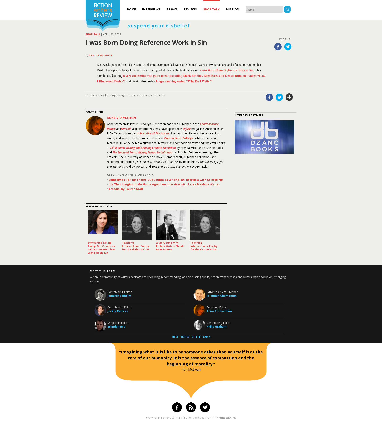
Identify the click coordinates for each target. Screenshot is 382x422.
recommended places (151, 95)
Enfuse (187, 129)
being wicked (226, 418)
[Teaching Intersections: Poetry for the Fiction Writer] (137, 225)
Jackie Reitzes (117, 311)
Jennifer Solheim (119, 296)
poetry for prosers (127, 95)
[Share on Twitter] (288, 46)
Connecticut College (178, 138)
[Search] (287, 10)
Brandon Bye (116, 326)
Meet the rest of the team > (191, 337)
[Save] (289, 97)
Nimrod (126, 129)
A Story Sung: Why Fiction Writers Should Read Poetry (170, 246)
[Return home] (103, 16)
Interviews (151, 9)
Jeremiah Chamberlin (222, 296)
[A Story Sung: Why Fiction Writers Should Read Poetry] (171, 225)
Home (131, 9)
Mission (232, 9)
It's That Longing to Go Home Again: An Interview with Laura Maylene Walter (164, 184)
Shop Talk (211, 9)
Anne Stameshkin (100, 55)
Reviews (190, 9)
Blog (112, 95)
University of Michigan (152, 133)
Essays (172, 9)
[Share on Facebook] (278, 46)
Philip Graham (216, 326)
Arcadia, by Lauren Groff (126, 189)
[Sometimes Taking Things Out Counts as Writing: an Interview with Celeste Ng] (103, 225)
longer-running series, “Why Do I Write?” (184, 81)
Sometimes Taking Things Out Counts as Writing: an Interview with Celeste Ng (166, 180)
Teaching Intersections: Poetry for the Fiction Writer (135, 246)
